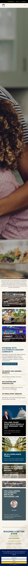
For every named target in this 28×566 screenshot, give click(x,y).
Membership (11, 1)
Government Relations (10, 364)
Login (17, 1)
